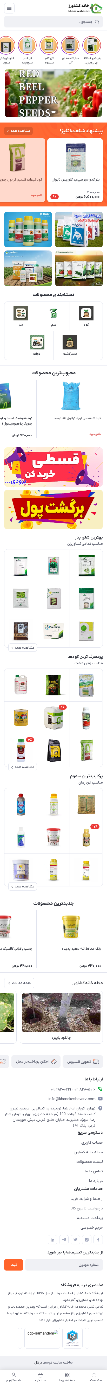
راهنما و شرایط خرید (87, 1198)
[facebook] (98, 1239)
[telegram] (64, 1239)
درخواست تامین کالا (87, 1208)
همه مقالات (21, 983)
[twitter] (75, 1239)
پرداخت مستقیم (90, 1218)
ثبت (13, 1265)
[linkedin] (52, 1239)
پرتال (38, 1362)
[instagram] (86, 1239)
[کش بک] (53, 509)
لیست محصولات (89, 1161)
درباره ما (96, 1181)
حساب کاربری (92, 1142)
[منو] (9, 8)
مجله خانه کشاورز (88, 1152)
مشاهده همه (20, 131)
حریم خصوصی (92, 1227)
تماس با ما (94, 1171)
